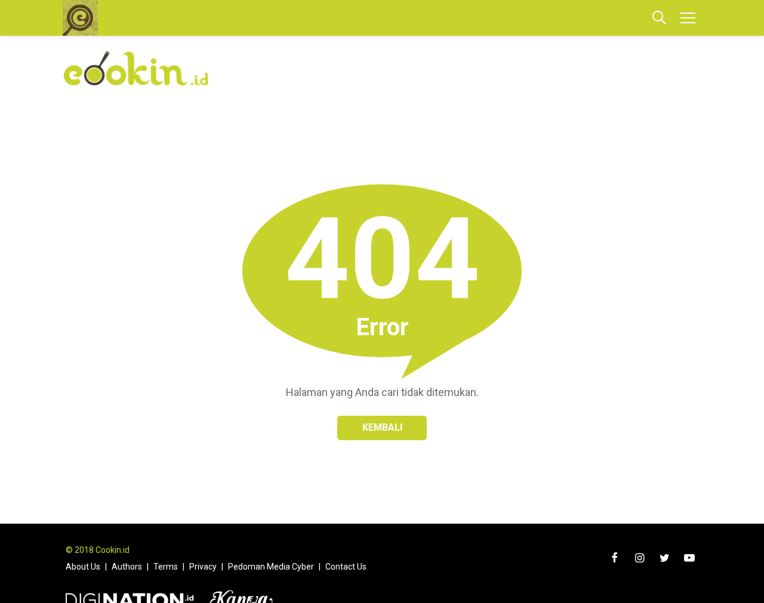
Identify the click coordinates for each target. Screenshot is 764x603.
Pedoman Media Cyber (271, 566)
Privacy (203, 566)
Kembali (382, 427)
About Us (83, 566)
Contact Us (345, 566)
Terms (165, 566)
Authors (127, 566)
